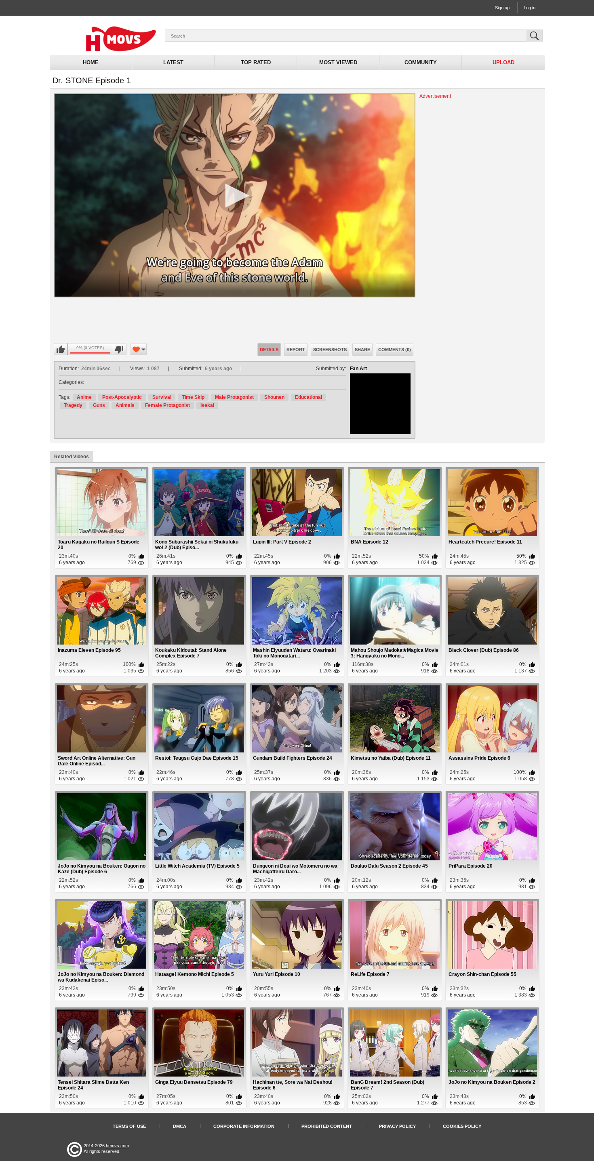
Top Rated (256, 62)
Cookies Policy (462, 1126)
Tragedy (73, 405)
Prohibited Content (326, 1126)
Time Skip (193, 397)
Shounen (274, 397)
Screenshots (330, 349)
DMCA (179, 1126)
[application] (235, 195)
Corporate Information (243, 1126)
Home (91, 62)
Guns (99, 405)
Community (420, 62)
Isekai (207, 405)
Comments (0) (394, 349)
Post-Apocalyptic (122, 397)
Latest (173, 62)
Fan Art (358, 368)
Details (269, 349)
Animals (125, 405)
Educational (308, 397)
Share (362, 349)
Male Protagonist (234, 397)
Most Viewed (338, 62)
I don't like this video (119, 349)
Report (295, 349)
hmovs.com (117, 1145)
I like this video (61, 349)
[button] (234, 195)
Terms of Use (129, 1126)
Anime (84, 397)
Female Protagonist (167, 405)
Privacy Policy (397, 1126)
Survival (161, 397)
